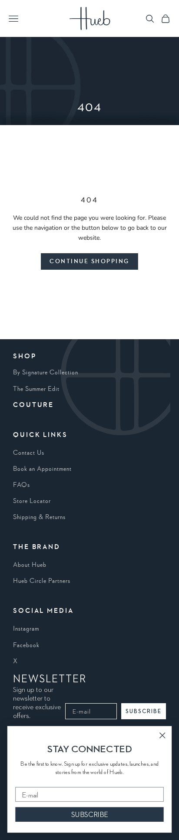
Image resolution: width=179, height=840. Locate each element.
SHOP (24, 356)
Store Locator (32, 501)
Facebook (26, 645)
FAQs (21, 485)
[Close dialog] (162, 735)
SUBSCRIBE (144, 711)
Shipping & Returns (39, 517)
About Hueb (29, 565)
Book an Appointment (42, 469)
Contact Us (28, 453)
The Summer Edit (36, 389)
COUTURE (33, 405)
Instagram (26, 628)
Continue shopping (89, 261)
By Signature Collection (45, 372)
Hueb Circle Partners (41, 581)
